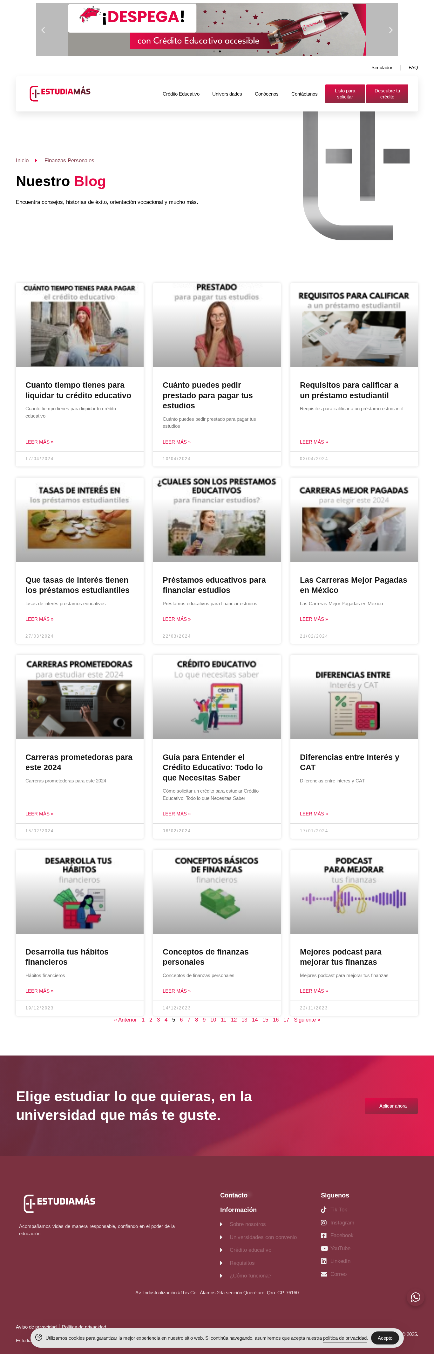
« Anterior (125, 1020)
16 (276, 1020)
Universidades (227, 94)
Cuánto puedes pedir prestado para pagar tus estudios (208, 395)
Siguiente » (307, 1020)
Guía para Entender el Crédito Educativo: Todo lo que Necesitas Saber (213, 767)
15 (265, 1020)
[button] (43, 30)
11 (223, 1020)
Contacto (234, 1195)
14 (255, 1020)
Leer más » (39, 442)
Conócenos (267, 94)
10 (213, 1020)
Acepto (385, 1338)
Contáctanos (304, 94)
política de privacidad (345, 1338)
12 (234, 1020)
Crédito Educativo (181, 94)
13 (244, 1020)
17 (286, 1020)
